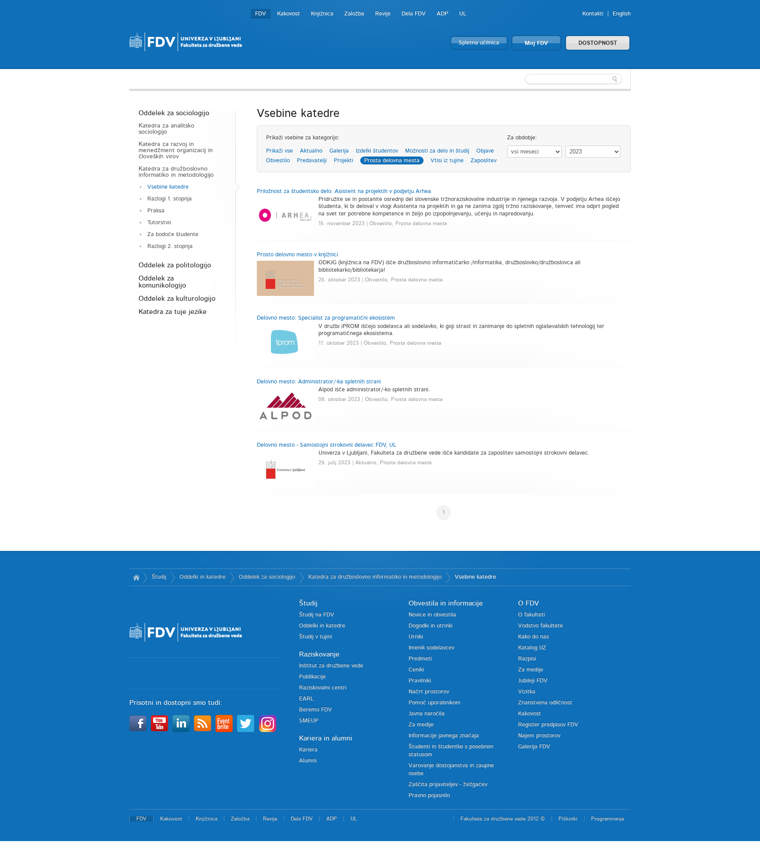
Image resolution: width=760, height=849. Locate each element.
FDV (260, 14)
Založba (354, 14)
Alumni (308, 761)
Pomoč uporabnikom (434, 703)
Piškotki (568, 818)
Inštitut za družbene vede (331, 666)
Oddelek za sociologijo (174, 113)
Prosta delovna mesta (392, 161)
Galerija (339, 151)
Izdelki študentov (377, 151)
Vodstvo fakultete (540, 626)
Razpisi (527, 659)
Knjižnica (322, 14)
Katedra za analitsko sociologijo (166, 129)
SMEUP (308, 721)
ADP (442, 14)
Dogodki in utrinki (431, 626)
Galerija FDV (534, 747)
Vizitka (526, 692)
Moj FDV (536, 43)
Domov (136, 577)
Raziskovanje (319, 654)
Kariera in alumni (325, 738)
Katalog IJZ (532, 648)
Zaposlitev (484, 161)
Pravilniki (420, 681)
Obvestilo (278, 161)
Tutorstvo (159, 223)
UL (462, 14)
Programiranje (607, 818)
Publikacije (312, 677)
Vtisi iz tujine (447, 161)
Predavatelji (312, 161)
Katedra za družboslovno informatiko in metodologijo (176, 172)
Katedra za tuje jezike (173, 311)
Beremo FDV (315, 710)
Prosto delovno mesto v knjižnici (297, 255)
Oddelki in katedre (202, 577)
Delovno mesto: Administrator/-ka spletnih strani (319, 382)
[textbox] (573, 79)
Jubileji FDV (533, 681)
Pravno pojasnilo (429, 795)
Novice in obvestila (432, 615)
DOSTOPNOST (597, 43)
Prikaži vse (279, 151)
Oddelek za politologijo (175, 265)
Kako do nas (533, 637)
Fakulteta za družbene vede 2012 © (502, 818)
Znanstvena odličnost (545, 703)
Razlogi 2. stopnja (170, 246)
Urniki (416, 637)
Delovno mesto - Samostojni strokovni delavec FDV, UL (326, 445)
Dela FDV (414, 14)
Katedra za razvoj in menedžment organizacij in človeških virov (176, 150)
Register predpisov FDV (548, 725)
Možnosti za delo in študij (437, 151)
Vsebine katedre (168, 187)
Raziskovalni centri (323, 688)
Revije (383, 14)
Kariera (308, 750)
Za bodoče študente (172, 234)
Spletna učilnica (479, 43)
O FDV (528, 603)
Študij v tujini (315, 637)
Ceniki (416, 670)
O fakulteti (531, 615)
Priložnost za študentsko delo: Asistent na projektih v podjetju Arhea (344, 191)
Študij (159, 577)
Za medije (421, 725)
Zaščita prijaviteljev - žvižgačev (448, 784)
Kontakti (592, 14)
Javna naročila (427, 714)
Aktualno (311, 151)
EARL (306, 699)
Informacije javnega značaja (444, 736)
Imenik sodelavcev (431, 648)
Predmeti (420, 659)
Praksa (155, 211)
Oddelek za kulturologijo (177, 298)
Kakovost (288, 14)
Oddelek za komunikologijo (162, 282)
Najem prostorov (539, 736)
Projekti (343, 161)
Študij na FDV (316, 615)
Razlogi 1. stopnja (169, 199)
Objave (485, 151)
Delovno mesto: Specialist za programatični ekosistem (326, 318)
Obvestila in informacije (446, 603)
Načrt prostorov (429, 692)
